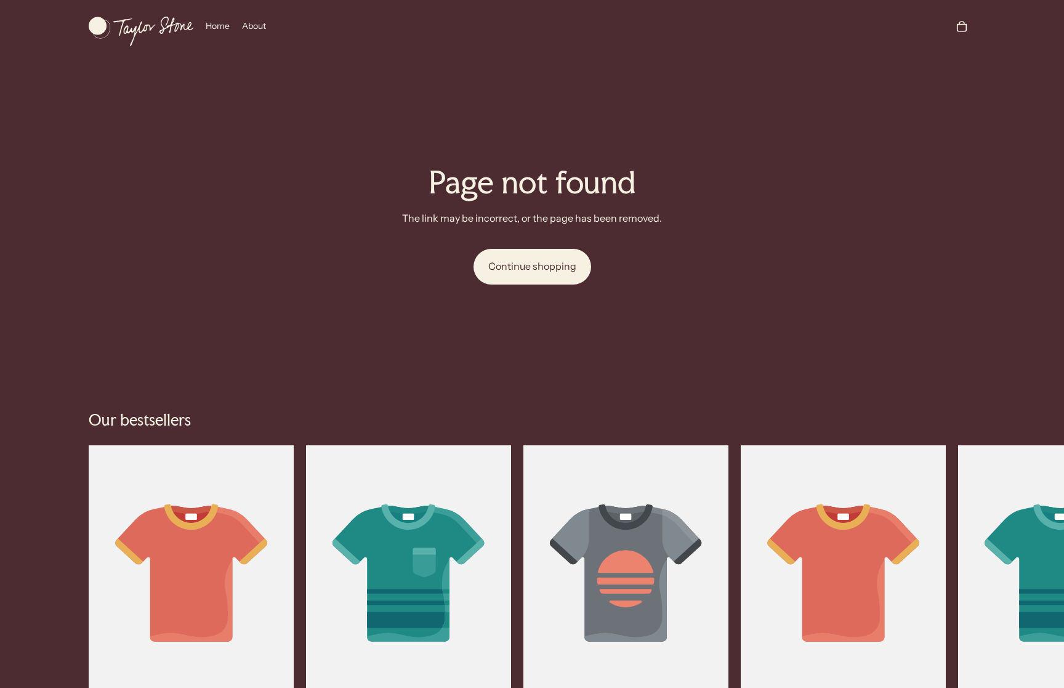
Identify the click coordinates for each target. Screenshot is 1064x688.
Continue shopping (532, 266)
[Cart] (961, 26)
